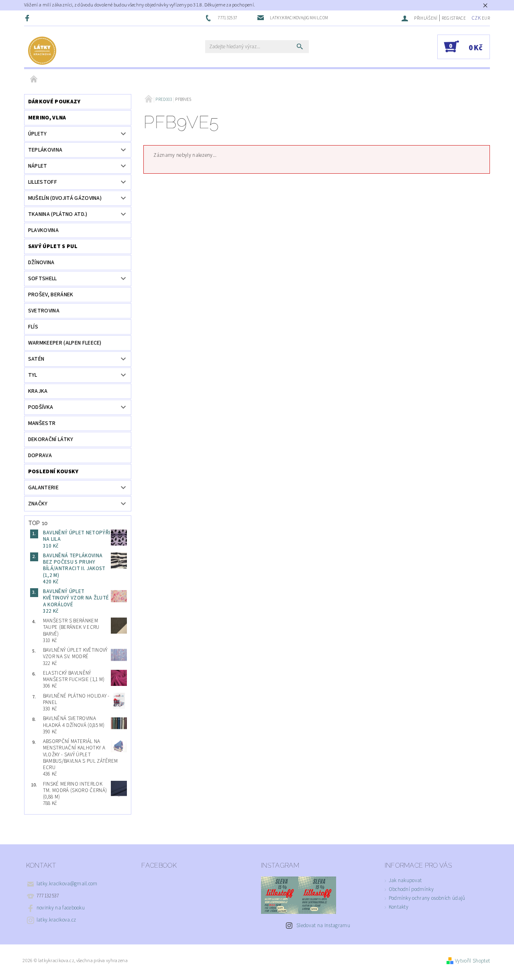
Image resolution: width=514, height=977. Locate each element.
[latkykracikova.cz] (42, 51)
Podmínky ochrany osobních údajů (427, 898)
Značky (38, 504)
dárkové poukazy (54, 102)
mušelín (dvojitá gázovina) (65, 198)
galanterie (43, 488)
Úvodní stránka (34, 79)
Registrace (454, 18)
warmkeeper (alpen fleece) (65, 343)
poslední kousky (53, 472)
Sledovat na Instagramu (323, 925)
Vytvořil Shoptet (472, 961)
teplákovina (45, 150)
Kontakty (399, 907)
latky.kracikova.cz (56, 920)
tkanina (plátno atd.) (58, 214)
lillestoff (42, 182)
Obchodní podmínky (411, 889)
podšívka (40, 407)
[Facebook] (28, 17)
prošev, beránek (50, 295)
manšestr (42, 423)
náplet (37, 166)
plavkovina (43, 230)
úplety (37, 134)
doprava (40, 456)
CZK (476, 18)
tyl (32, 375)
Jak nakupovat (405, 880)
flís (33, 327)
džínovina (41, 263)
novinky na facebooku (61, 907)
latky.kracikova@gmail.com (67, 883)
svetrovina (43, 311)
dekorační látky (50, 439)
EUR (486, 18)
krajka (38, 391)
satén (36, 359)
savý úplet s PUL (53, 246)
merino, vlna (47, 118)
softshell (42, 279)
